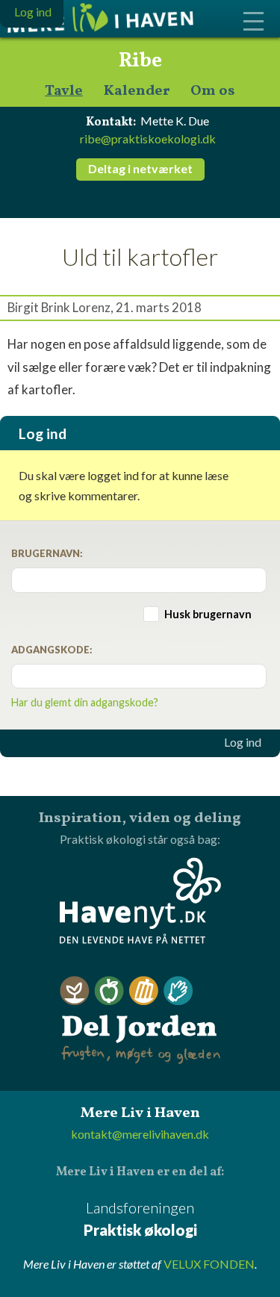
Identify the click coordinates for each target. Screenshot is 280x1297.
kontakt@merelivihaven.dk (140, 1134)
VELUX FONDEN (209, 1264)
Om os (212, 91)
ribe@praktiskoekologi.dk (148, 138)
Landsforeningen (140, 1218)
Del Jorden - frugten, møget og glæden (140, 1020)
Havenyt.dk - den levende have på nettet (140, 900)
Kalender (136, 91)
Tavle (64, 91)
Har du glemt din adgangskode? (84, 702)
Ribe (140, 61)
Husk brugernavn (208, 614)
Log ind (242, 742)
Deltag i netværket (140, 168)
